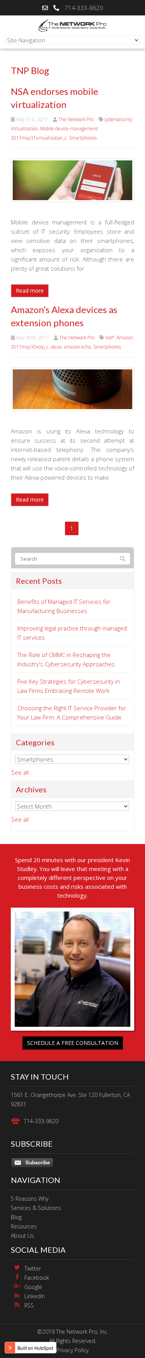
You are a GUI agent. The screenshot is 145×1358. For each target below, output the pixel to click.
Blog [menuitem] (16, 1217)
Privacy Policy (72, 1350)
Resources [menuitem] (24, 1226)
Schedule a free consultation (72, 1042)
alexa (56, 347)
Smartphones (83, 138)
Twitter (32, 1268)
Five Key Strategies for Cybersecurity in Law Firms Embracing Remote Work (68, 685)
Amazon (124, 337)
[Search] (122, 558)
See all (20, 772)
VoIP (109, 337)
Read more (30, 290)
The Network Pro (76, 119)
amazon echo (77, 347)
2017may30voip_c (29, 347)
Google (33, 1287)
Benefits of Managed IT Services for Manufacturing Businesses (64, 606)
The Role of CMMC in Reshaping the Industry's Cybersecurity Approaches (66, 659)
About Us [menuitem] (22, 1235)
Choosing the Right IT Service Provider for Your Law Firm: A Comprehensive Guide (71, 712)
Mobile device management (69, 128)
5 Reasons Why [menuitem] (29, 1198)
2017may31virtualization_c (39, 138)
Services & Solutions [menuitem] (36, 1207)
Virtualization (24, 128)
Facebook (36, 1277)
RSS (29, 1305)
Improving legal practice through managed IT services (72, 632)
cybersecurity (118, 119)
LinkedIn (34, 1296)
